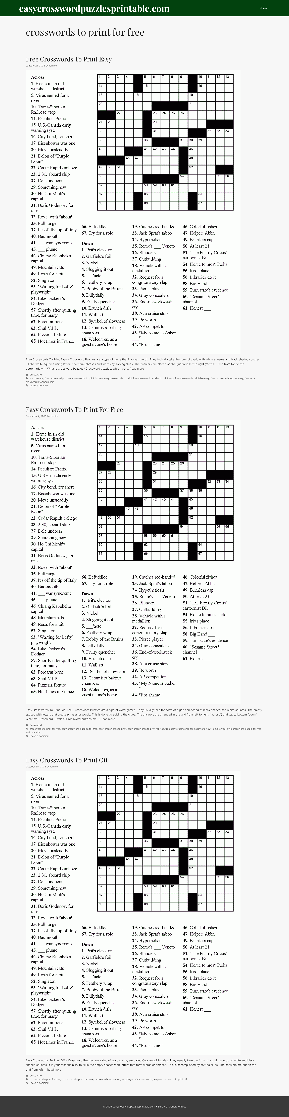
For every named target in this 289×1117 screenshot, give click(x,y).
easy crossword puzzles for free (79, 728)
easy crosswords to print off (104, 1079)
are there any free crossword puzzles (50, 378)
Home (263, 8)
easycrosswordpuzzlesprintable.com (94, 8)
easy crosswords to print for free (146, 728)
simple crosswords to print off (170, 1079)
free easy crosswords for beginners (185, 728)
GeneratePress (177, 1106)
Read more (137, 368)
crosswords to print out (75, 1079)
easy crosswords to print (118, 378)
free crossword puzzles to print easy (153, 378)
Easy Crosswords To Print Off (67, 760)
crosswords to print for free (87, 378)
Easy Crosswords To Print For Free (74, 409)
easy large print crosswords (137, 1079)
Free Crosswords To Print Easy (69, 59)
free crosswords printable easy (192, 378)
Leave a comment (39, 385)
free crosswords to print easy (227, 378)
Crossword (36, 374)
